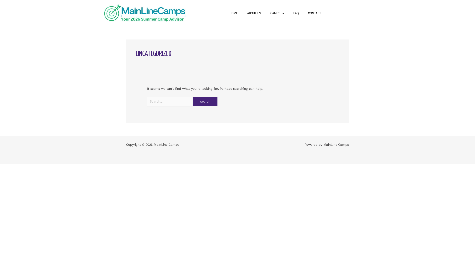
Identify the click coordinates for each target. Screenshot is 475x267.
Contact (314, 13)
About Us (254, 13)
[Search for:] (170, 101)
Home (234, 13)
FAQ (296, 13)
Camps (275, 13)
